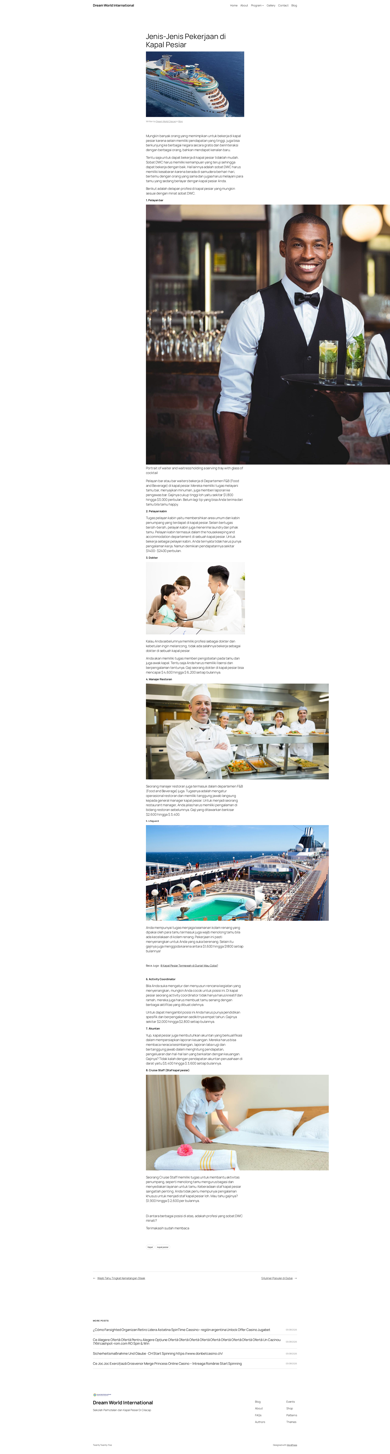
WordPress (292, 1444)
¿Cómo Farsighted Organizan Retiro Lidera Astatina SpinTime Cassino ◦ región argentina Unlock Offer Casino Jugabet (181, 1330)
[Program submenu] (263, 5)
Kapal (150, 1247)
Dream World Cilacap (166, 121)
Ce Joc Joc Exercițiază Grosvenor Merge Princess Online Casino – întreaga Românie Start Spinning (167, 1364)
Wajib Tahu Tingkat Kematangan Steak (121, 1278)
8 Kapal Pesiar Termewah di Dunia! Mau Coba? (189, 965)
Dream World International (113, 5)
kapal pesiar (162, 1247)
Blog (180, 121)
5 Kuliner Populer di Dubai (277, 1278)
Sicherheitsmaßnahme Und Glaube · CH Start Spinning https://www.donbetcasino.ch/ (158, 1353)
